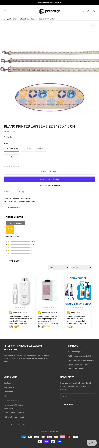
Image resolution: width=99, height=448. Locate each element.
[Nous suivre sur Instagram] (17, 424)
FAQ (5, 396)
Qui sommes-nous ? (12, 400)
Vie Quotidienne (10, 19)
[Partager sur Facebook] (13, 192)
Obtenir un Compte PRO (14, 412)
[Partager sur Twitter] (16, 192)
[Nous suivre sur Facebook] (5, 424)
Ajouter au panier (49, 172)
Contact (7, 383)
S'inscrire (68, 404)
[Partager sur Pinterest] (20, 192)
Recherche (8, 391)
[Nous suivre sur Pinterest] (24, 424)
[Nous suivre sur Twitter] (11, 424)
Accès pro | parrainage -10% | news (49, 2)
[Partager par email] (23, 192)
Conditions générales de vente (81, 360)
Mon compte (9, 387)
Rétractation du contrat (14, 417)
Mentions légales (75, 351)
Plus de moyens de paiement (49, 185)
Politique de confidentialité (79, 356)
